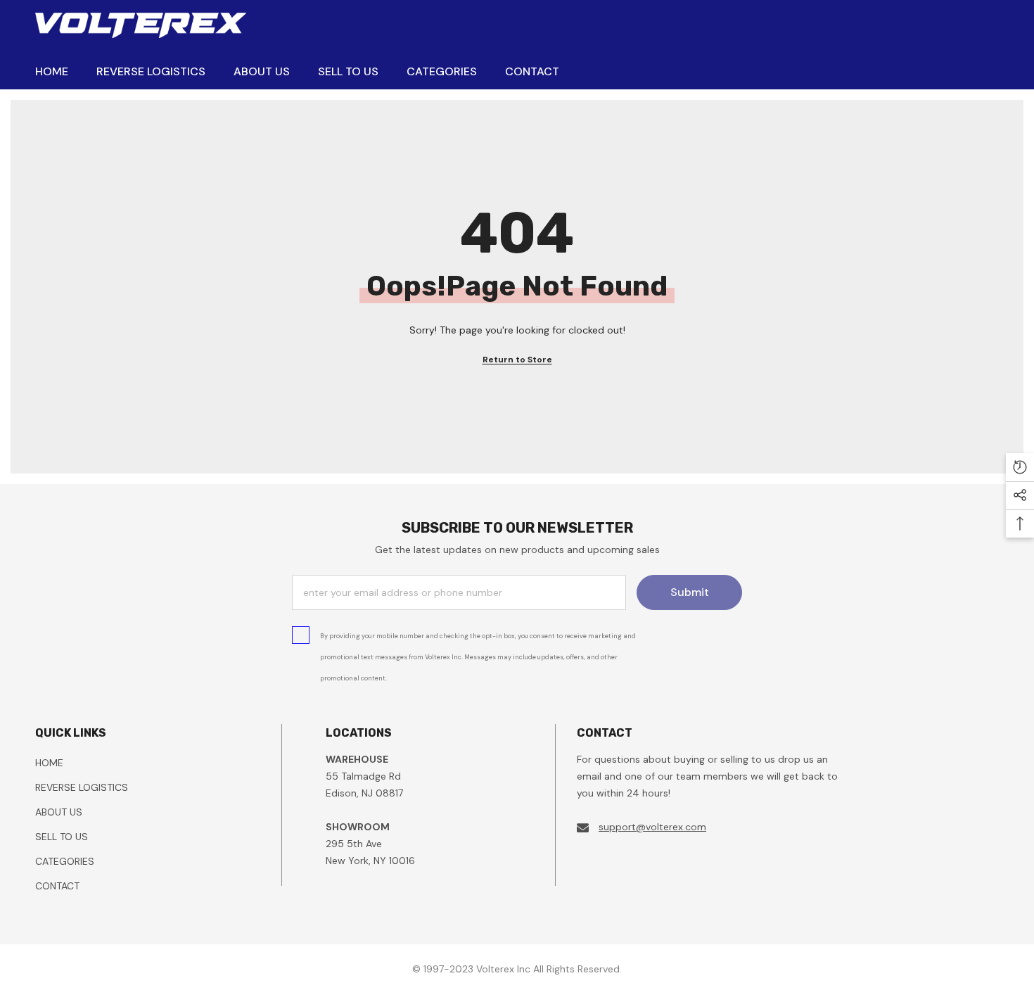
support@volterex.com (652, 826)
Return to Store (517, 359)
